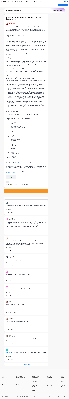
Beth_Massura (11, 218)
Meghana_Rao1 (11, 23)
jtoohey (10, 335)
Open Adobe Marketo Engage (57, 10)
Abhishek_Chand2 (12, 318)
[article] (26, 207)
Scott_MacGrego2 (11, 202)
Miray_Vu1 (10, 301)
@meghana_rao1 (9, 352)
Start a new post (33, 190)
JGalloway (10, 349)
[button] (63, 5)
